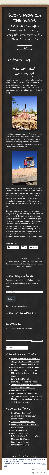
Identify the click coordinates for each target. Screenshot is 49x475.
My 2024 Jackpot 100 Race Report (25, 367)
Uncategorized (35, 258)
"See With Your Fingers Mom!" (23, 422)
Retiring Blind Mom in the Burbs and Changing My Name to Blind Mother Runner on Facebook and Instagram (25, 362)
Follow (11, 299)
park (20, 263)
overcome (14, 263)
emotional (30, 261)
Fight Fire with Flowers (20, 442)
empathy (38, 261)
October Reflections (19, 430)
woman (40, 263)
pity (24, 263)
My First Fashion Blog (20, 445)
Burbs (20, 261)
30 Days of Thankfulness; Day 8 (23, 416)
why (35, 263)
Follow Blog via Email (19, 275)
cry (24, 261)
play (28, 263)
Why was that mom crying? (24, 71)
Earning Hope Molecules (21, 379)
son (32, 263)
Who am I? (15, 376)
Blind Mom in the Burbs (24, 18)
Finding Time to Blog (19, 433)
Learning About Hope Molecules (24, 382)
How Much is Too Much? (21, 413)
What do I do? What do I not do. (23, 391)
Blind (15, 261)
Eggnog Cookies (17, 419)
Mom (8, 263)
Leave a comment (25, 266)
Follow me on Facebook (21, 312)
